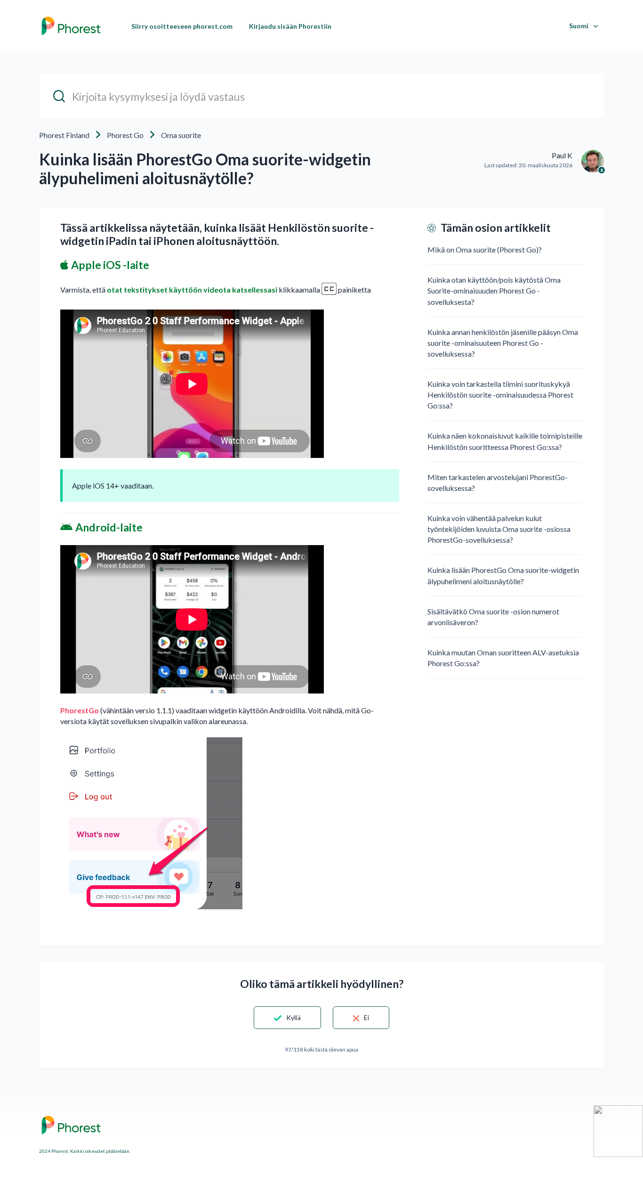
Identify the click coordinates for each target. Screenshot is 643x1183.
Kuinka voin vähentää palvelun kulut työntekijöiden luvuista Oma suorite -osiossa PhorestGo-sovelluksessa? (499, 529)
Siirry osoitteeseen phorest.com (182, 26)
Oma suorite (181, 135)
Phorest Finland (64, 135)
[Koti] (71, 26)
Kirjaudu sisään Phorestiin (290, 26)
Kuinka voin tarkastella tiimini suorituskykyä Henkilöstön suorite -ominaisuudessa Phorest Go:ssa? (500, 394)
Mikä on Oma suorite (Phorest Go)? (484, 249)
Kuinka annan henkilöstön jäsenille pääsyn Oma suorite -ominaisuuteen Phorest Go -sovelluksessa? (502, 342)
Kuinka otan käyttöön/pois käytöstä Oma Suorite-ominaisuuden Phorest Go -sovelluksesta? (494, 290)
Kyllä (293, 1017)
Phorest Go (125, 135)
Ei (366, 1017)
